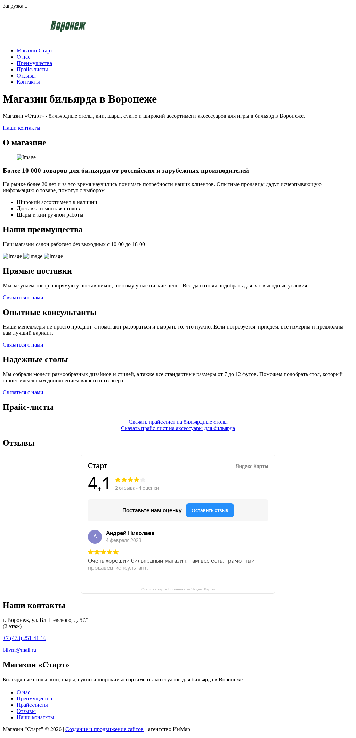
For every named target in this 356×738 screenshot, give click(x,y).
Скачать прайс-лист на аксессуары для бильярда (178, 428)
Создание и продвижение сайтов (104, 729)
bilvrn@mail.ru (19, 650)
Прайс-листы (32, 69)
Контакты (28, 82)
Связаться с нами (23, 297)
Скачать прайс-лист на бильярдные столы (178, 422)
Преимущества (34, 63)
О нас (23, 57)
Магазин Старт (34, 51)
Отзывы (26, 76)
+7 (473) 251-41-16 (24, 638)
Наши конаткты (35, 717)
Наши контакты (21, 128)
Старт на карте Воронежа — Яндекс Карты (178, 589)
